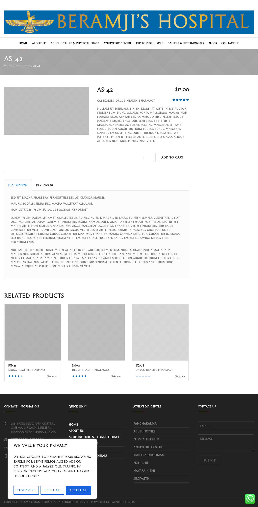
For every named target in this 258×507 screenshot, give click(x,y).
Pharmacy (23, 65)
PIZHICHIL (141, 462)
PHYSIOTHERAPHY (146, 439)
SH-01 (76, 365)
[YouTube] (250, 3)
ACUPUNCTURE (144, 431)
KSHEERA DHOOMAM (149, 455)
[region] (52, 469)
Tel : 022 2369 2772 (94, 3)
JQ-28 (140, 365)
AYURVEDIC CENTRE (147, 447)
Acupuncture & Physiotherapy (94, 437)
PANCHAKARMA (145, 423)
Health (132, 100)
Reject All (52, 490)
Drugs (120, 100)
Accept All (78, 490)
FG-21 (12, 365)
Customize (26, 490)
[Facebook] (243, 3)
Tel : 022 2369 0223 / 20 (60, 3)
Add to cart (172, 157)
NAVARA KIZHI (144, 470)
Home (8, 65)
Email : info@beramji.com (23, 3)
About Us (76, 430)
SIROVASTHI (142, 478)
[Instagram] (236, 3)
